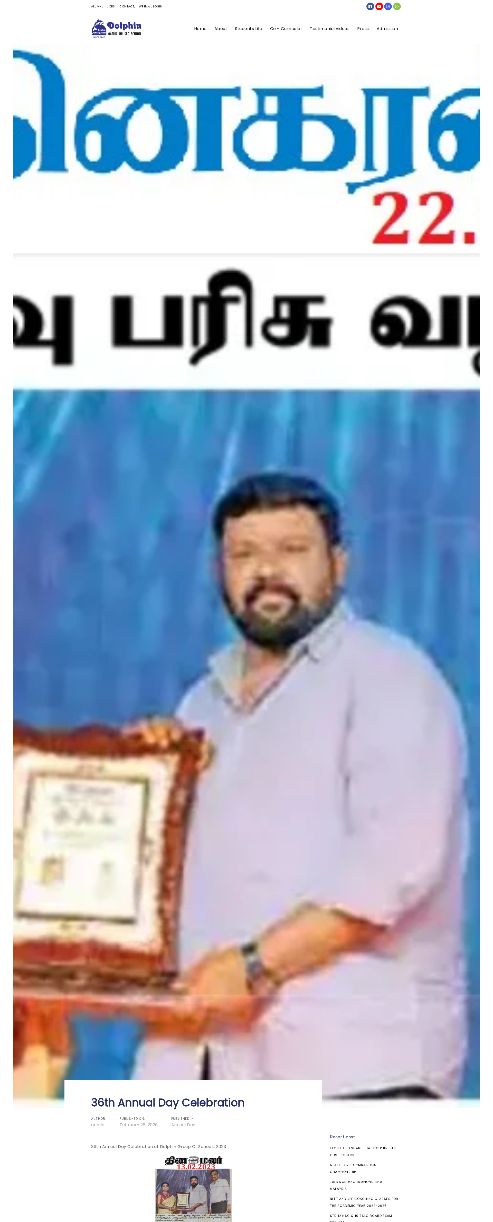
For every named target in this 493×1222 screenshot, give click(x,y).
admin (98, 1125)
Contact (126, 6)
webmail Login (151, 6)
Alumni (96, 6)
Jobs (111, 6)
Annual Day (183, 1125)
